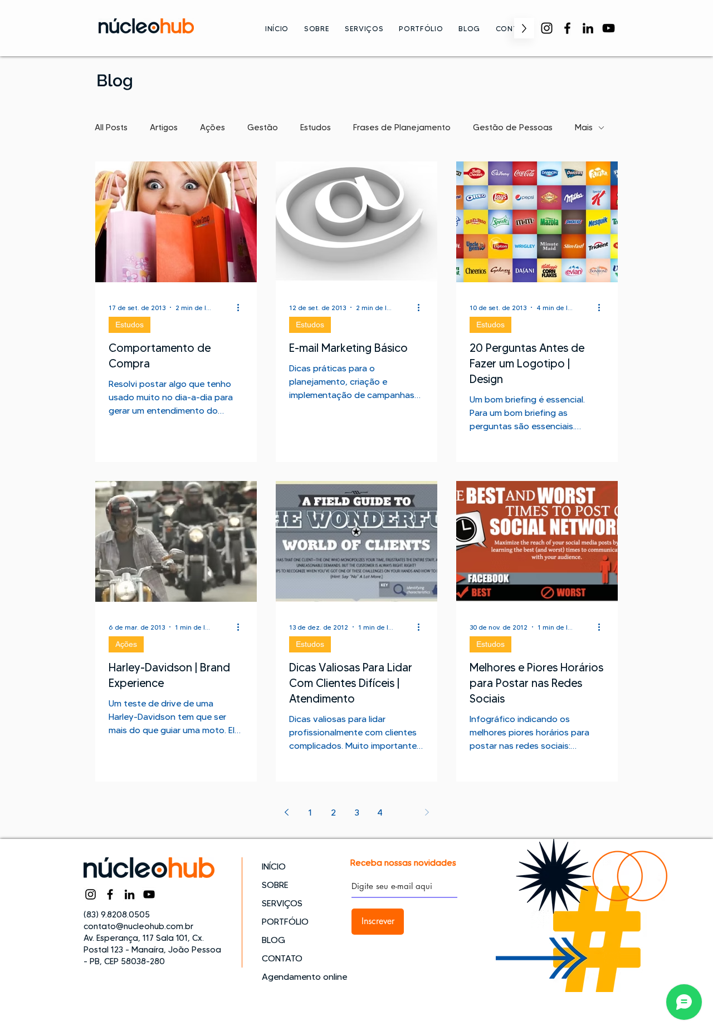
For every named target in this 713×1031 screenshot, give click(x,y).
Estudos (315, 127)
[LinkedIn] (587, 28)
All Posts (111, 127)
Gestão (262, 127)
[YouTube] (608, 28)
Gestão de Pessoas (513, 127)
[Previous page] (286, 812)
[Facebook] (567, 28)
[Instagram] (546, 28)
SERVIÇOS (282, 903)
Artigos (164, 127)
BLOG (273, 940)
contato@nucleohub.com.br (138, 926)
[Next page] (427, 812)
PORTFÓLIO (285, 921)
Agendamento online (301, 976)
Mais (584, 127)
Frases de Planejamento (402, 127)
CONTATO (282, 958)
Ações (212, 127)
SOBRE (275, 885)
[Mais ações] (241, 307)
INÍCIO (274, 866)
